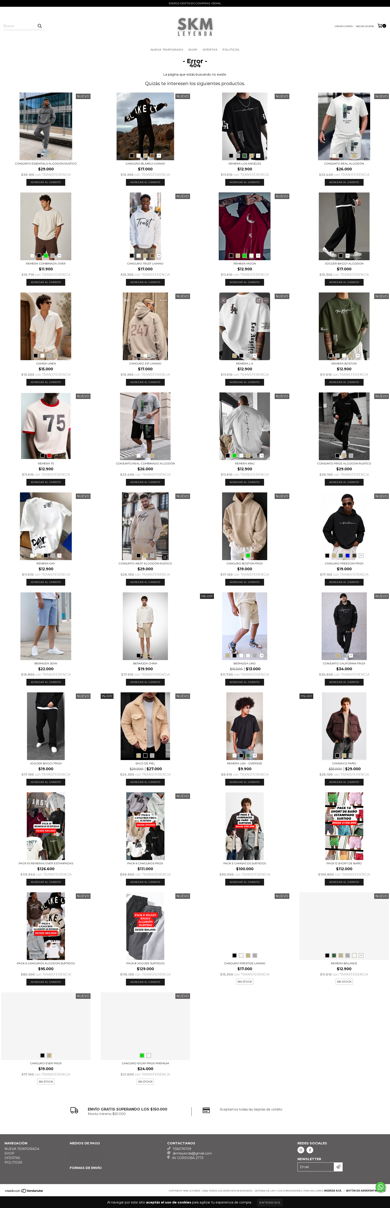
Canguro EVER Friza (46, 1063)
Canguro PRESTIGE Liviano (244, 963)
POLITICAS (231, 49)
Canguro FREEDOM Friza (344, 563)
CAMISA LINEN (46, 363)
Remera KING (245, 463)
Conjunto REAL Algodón (344, 163)
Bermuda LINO (245, 663)
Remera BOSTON (344, 363)
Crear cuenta (344, 26)
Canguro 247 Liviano (145, 363)
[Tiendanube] (24, 1192)
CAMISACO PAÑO (344, 763)
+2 (347, 255)
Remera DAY (46, 563)
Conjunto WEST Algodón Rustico (145, 563)
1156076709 (182, 1149)
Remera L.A (244, 363)
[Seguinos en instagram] (300, 1150)
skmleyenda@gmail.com (192, 1153)
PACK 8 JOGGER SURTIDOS (145, 963)
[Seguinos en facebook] (309, 1150)
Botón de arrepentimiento (365, 1190)
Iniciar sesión (365, 26)
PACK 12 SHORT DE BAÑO (344, 863)
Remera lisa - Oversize (244, 763)
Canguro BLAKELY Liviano (145, 163)
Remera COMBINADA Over (46, 263)
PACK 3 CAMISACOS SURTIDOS (244, 863)
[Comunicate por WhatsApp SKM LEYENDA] (380, 1187)
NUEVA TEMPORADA (167, 49)
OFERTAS (210, 49)
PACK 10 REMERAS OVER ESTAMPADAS (46, 863)
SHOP (192, 49)
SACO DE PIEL (145, 763)
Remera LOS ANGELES (245, 163)
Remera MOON (245, 263)
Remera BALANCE (344, 963)
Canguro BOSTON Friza (244, 563)
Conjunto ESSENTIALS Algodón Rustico (46, 163)
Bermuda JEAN (46, 663)
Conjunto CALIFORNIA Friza (344, 663)
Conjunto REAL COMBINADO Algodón (145, 463)
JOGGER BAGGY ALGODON (344, 263)
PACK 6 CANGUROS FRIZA (145, 863)
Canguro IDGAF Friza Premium (145, 1063)
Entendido (270, 1202)
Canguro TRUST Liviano (145, 263)
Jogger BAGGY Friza (46, 763)
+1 (159, 155)
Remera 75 (46, 463)
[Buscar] (39, 26)
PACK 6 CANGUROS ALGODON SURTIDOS (46, 963)
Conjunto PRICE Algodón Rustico (344, 463)
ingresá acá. (333, 1190)
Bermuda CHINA (145, 663)
